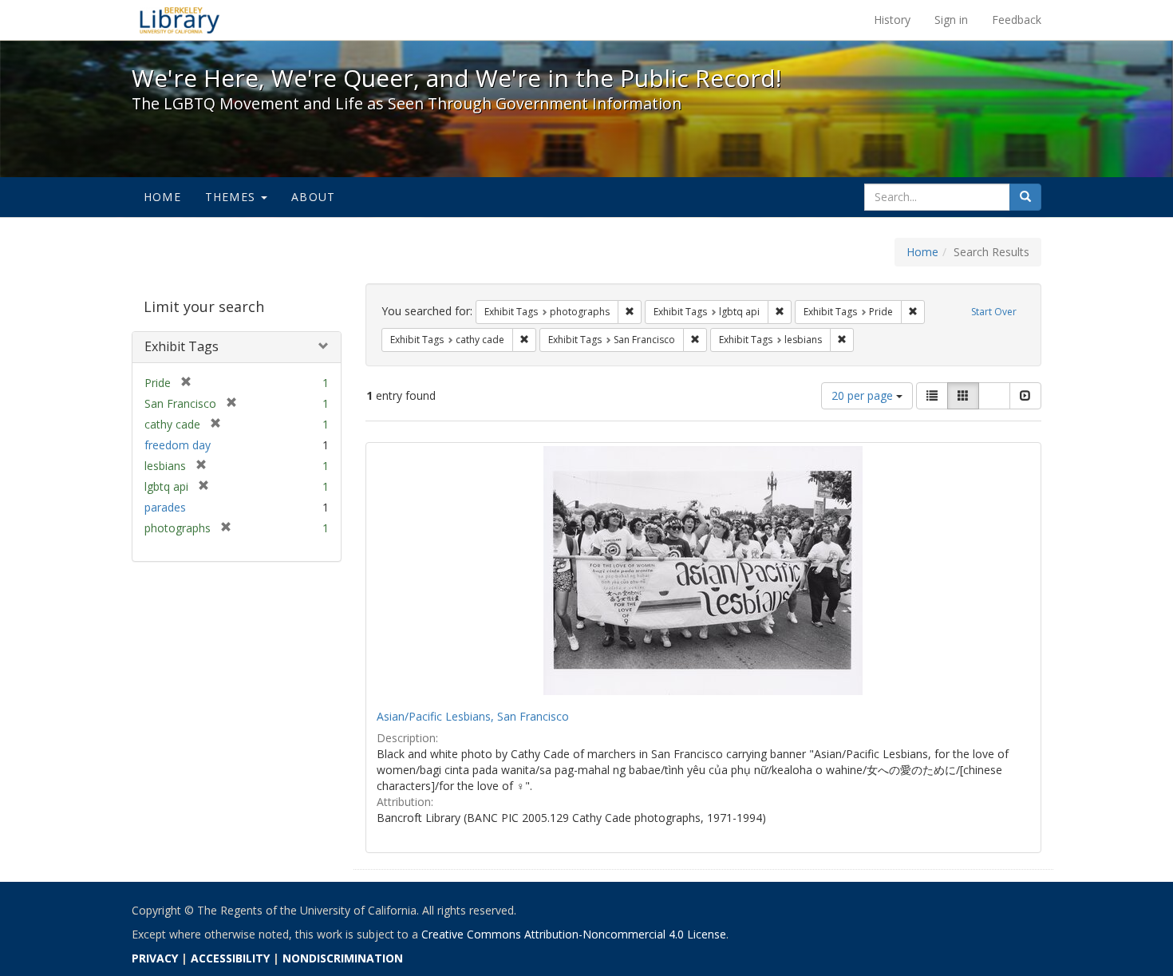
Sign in (951, 19)
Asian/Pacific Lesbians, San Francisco (473, 716)
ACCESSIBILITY (230, 958)
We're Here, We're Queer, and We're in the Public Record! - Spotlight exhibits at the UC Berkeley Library (179, 20)
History (892, 19)
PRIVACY (155, 958)
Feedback (1016, 19)
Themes (232, 196)
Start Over (994, 311)
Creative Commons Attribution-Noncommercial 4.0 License (573, 934)
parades (165, 507)
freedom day (177, 444)
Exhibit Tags (181, 346)
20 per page (863, 395)
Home (162, 196)
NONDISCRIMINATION (342, 958)
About (313, 196)
